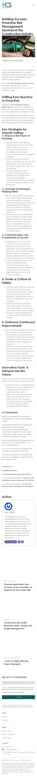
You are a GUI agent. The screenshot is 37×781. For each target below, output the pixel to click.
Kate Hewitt (9, 512)
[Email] (22, 541)
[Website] (19, 541)
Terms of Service (12, 707)
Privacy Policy (28, 689)
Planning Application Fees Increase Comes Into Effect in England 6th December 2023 (18, 587)
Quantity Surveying (16, 61)
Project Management (12, 658)
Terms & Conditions (11, 689)
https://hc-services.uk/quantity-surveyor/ (17, 474)
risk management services (19, 83)
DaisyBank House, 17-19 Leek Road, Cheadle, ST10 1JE (19, 753)
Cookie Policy (6, 738)
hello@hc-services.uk (11, 749)
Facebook (5, 720)
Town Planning (9, 581)
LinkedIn (4, 717)
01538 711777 (8, 747)
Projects (7, 619)
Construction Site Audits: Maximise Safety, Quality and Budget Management (18, 626)
